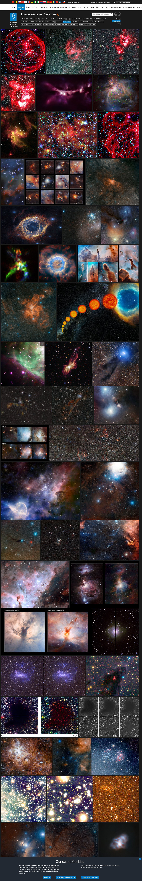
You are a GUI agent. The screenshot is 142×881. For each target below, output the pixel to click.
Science (119, 2)
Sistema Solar (48, 24)
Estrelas (74, 24)
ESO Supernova (76, 19)
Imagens (21, 7)
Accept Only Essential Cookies (66, 877)
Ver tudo (25, 19)
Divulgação (95, 7)
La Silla (58, 21)
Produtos (104, 7)
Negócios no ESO (115, 7)
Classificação (116, 21)
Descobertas (76, 7)
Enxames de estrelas (62, 24)
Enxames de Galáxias (37, 21)
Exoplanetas (87, 19)
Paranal (75, 21)
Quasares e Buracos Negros (31, 24)
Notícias (35, 7)
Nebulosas (67, 21)
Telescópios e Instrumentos (60, 7)
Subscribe (94, 2)
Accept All (47, 877)
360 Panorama (34, 19)
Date (118, 24)
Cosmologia (61, 19)
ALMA (42, 19)
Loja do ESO (44, 7)
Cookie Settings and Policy (90, 877)
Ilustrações (49, 21)
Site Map (107, 2)
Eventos (85, 7)
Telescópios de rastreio (87, 24)
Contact (100, 2)
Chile (53, 19)
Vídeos (28, 7)
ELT (68, 19)
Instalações (99, 21)
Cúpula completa (100, 19)
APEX (47, 19)
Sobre (14, 7)
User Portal (126, 2)
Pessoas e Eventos (86, 21)
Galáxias (25, 21)
